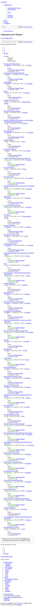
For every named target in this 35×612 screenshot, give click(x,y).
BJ (7, 102)
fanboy (8, 74)
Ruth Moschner (8, 562)
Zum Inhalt (4, 2)
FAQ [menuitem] (5, 20)
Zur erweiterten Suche (7, 38)
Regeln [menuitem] (6, 21)
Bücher (7, 570)
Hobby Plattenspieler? (10, 367)
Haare (5, 91)
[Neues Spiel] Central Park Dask (13, 462)
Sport (25, 350)
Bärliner (8, 83)
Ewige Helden (8, 82)
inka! (5, 263)
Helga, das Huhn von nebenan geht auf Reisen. (16, 498)
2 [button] (4, 49)
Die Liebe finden (8, 405)
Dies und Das (8, 567)
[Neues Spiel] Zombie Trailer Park (13, 480)
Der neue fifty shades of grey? (12, 63)
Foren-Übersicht (8, 31)
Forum (6, 577)
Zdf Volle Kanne (8, 131)
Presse (24, 169)
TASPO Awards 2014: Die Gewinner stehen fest (17, 158)
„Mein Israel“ (7, 358)
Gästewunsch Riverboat (10, 244)
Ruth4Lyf (9, 65)
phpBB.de (19, 604)
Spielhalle (28, 454)
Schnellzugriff (8, 5)
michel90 (8, 132)
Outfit (26, 236)
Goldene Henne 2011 (10, 507)
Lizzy (8, 341)
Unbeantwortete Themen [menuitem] (14, 8)
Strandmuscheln (8, 292)
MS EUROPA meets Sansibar (12, 111)
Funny (7, 583)
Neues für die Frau (9, 167)
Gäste (6, 576)
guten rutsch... (8, 196)
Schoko (8, 198)
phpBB (9, 603)
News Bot (9, 160)
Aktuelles (25, 112)
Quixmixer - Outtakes (10, 149)
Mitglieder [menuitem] (10, 15)
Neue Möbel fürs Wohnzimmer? (12, 311)
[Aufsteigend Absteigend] (23, 540)
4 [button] (4, 52)
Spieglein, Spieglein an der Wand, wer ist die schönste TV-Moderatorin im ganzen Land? (18, 121)
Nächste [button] (6, 53)
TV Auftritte (29, 83)
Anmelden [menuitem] (7, 23)
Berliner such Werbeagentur (11, 385)
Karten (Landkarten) (9, 225)
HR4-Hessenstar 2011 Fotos (11, 527)
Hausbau (6, 340)
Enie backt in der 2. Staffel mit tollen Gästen (16, 330)
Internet (7, 586)
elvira (7, 236)
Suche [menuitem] (9, 12)
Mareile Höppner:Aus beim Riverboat (14, 424)
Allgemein (27, 92)
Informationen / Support (11, 579)
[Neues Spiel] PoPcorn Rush (11, 453)
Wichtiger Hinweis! (9, 283)
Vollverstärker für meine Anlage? (13, 376)
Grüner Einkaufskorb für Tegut (12, 205)
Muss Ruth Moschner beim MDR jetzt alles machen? (18, 433)
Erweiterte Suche (27, 27)
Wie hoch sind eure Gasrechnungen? (14, 301)
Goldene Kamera (8, 140)
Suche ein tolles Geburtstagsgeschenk (14, 73)
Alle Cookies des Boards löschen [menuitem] (13, 597)
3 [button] (4, 50)
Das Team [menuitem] (10, 17)
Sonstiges (28, 198)
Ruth (7, 150)
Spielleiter (9, 454)
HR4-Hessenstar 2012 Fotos (11, 414)
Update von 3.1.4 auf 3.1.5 (11, 100)
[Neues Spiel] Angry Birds (11, 471)
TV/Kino (29, 65)
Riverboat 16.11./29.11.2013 (11, 234)
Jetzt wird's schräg (9, 176)
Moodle (8, 227)
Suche (20, 27)
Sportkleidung (8, 349)
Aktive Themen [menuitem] (11, 9)
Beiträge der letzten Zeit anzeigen (11, 538)
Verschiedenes (8, 580)
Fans (23, 141)
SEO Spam (7, 215)
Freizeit (26, 74)
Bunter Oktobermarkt (10, 489)
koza (7, 92)
